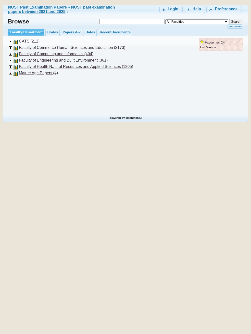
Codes (52, 32)
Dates (90, 32)
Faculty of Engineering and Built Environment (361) (63, 60)
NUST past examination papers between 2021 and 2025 (61, 9)
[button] (223, 9)
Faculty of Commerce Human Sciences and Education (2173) (72, 47)
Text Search (235, 26)
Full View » (208, 47)
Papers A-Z (72, 32)
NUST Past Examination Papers (37, 7)
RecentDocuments (115, 32)
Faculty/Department (26, 32)
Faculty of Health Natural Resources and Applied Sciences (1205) (76, 67)
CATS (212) (29, 41)
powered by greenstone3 (126, 117)
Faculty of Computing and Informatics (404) (56, 54)
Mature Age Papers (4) (38, 73)
